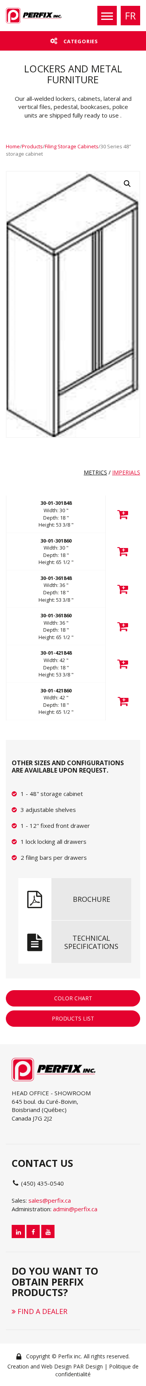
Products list (73, 1018)
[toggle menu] (107, 15)
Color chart (73, 998)
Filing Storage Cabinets (72, 146)
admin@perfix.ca (75, 1209)
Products (32, 146)
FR (130, 15)
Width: (56, 510)
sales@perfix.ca (49, 1200)
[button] (127, 184)
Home (13, 146)
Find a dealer (41, 1311)
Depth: (56, 517)
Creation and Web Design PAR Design (55, 1366)
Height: (56, 524)
